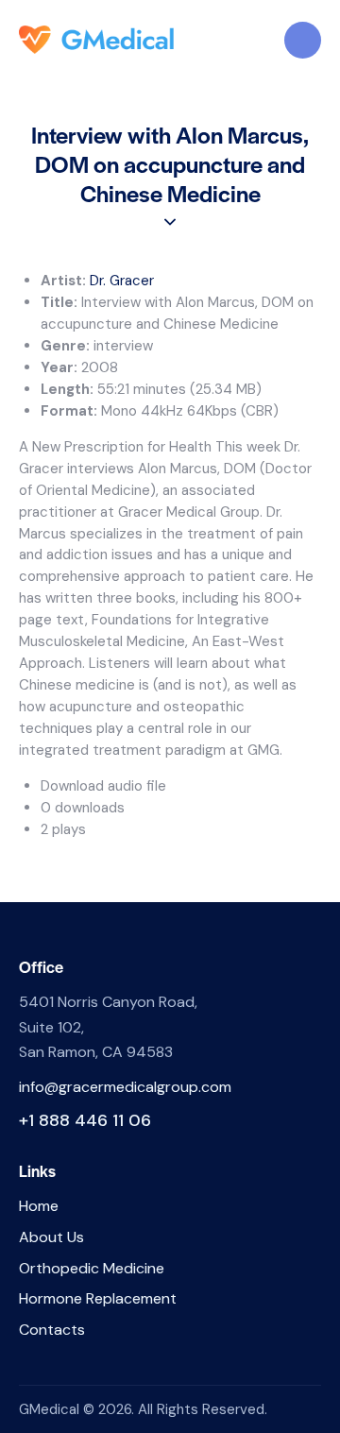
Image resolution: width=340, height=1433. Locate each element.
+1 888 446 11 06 (85, 1120)
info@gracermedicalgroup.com (125, 1087)
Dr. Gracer (122, 280)
